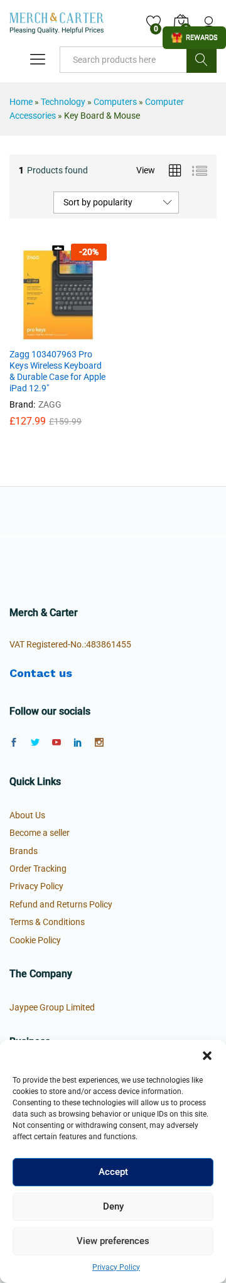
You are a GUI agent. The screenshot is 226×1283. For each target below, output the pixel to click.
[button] (207, 1055)
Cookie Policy (35, 940)
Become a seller (39, 833)
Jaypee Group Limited (52, 1007)
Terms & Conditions (47, 922)
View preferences (113, 1241)
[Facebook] (13, 743)
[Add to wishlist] (85, 333)
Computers (115, 102)
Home (21, 102)
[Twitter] (35, 743)
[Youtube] (56, 743)
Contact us (40, 672)
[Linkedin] (78, 743)
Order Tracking (38, 868)
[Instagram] (99, 743)
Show (194, 37)
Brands (23, 851)
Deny (113, 1206)
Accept (113, 1171)
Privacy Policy (116, 1267)
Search (201, 59)
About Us (27, 815)
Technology (63, 102)
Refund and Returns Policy (60, 904)
